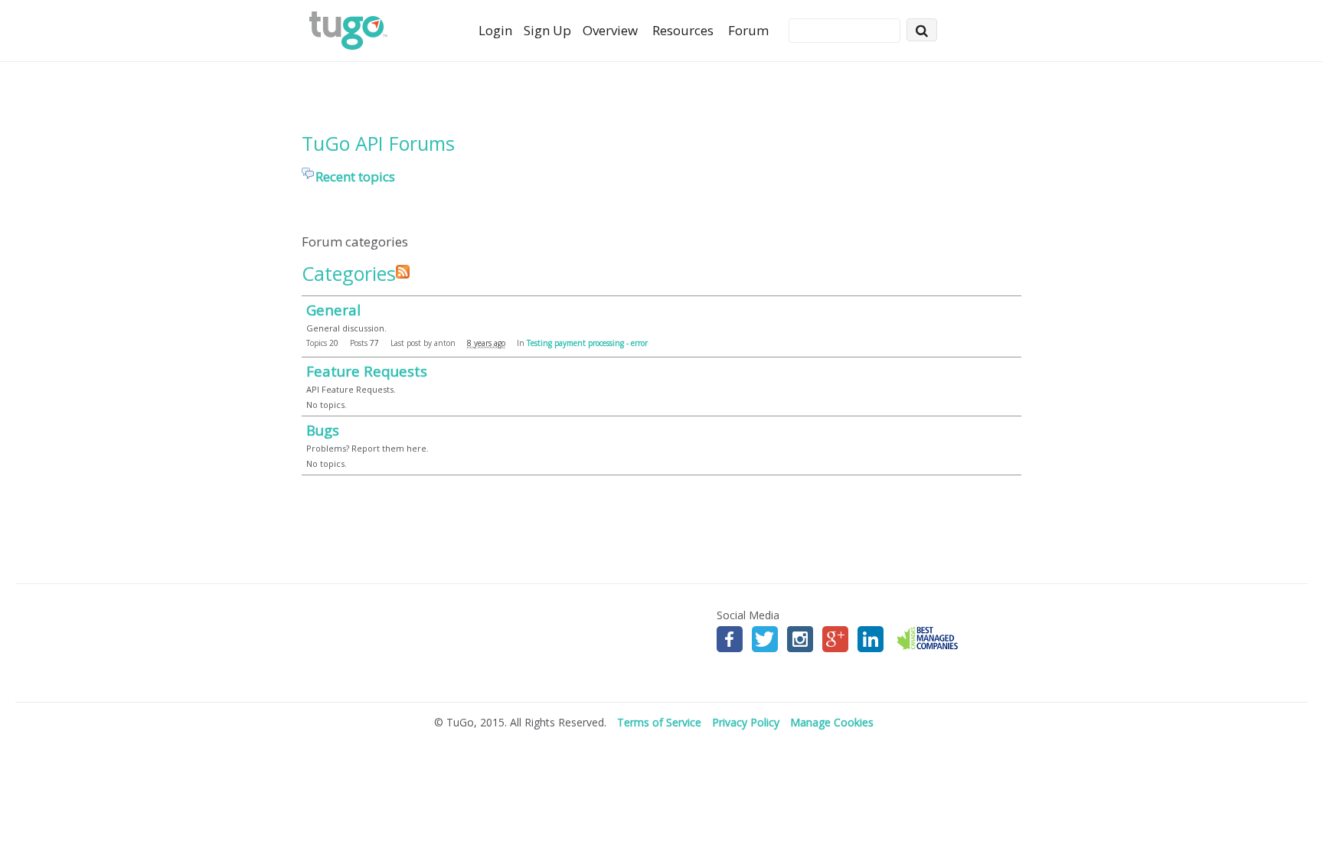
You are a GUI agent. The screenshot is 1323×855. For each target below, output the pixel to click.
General (333, 309)
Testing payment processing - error (587, 343)
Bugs (322, 429)
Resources (683, 30)
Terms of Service (659, 722)
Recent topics (355, 176)
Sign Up (547, 30)
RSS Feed (403, 272)
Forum (748, 30)
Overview (610, 30)
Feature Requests (366, 370)
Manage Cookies (832, 722)
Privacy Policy (745, 722)
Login (495, 30)
